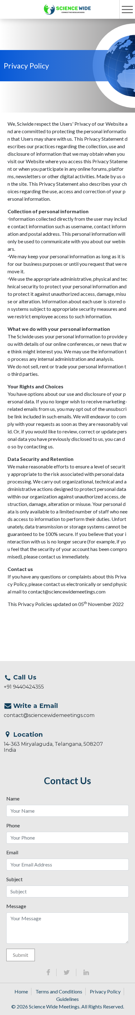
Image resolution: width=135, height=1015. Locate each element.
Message (16, 906)
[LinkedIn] (86, 972)
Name (12, 798)
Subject (14, 879)
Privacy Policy (105, 991)
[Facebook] (48, 972)
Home (21, 991)
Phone (13, 825)
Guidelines (67, 999)
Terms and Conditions (58, 991)
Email (12, 852)
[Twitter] (66, 972)
